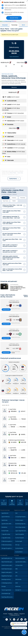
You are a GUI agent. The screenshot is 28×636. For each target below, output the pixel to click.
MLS (16, 513)
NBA (16, 568)
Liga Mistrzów (5, 513)
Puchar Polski (5, 530)
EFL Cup (17, 544)
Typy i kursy (5, 200)
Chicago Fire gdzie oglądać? (8, 548)
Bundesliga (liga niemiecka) (21, 523)
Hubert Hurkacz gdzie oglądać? (8, 565)
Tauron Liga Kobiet (6, 590)
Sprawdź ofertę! (14, 17)
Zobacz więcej (25, 296)
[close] (26, 1)
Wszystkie (5, 197)
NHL (16, 572)
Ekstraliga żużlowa (6, 579)
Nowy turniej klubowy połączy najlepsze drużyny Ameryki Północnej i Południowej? (17, 288)
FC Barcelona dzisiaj (6, 544)
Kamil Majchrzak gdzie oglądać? (8, 568)
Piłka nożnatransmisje (4, 503)
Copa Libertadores (14, 56)
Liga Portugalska (19, 534)
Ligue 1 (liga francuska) (21, 530)
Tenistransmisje (11, 503)
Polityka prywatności (14, 615)
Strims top (17, 586)
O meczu (14, 197)
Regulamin (22, 613)
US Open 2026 (18, 565)
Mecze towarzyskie (20, 558)
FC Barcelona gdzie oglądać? (8, 541)
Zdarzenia (14, 87)
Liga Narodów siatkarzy (21, 561)
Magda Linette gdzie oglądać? (8, 572)
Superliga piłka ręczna (7, 597)
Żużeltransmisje (20, 503)
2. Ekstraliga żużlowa (7, 582)
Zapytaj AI (24, 632)
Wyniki (14, 200)
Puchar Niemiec (19, 548)
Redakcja (10, 613)
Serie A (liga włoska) (20, 527)
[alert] (14, 10)
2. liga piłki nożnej (6, 537)
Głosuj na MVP (6, 309)
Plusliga (4, 586)
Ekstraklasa (4, 527)
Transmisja (14, 25)
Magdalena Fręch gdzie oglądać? (8, 575)
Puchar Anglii (18, 541)
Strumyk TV (18, 590)
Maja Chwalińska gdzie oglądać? (8, 561)
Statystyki (5, 25)
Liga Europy (4, 520)
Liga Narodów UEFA (6, 523)
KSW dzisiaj (18, 579)
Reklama (16, 613)
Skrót (23, 25)
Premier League (19, 520)
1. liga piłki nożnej (6, 534)
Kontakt (5, 613)
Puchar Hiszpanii (19, 537)
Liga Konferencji (6, 516)
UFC (16, 575)
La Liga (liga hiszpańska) (21, 516)
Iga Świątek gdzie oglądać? (8, 558)
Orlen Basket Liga (6, 593)
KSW (16, 582)
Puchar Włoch (18, 551)
